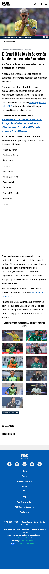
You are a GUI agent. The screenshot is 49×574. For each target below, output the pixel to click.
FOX (24, 497)
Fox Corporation (24, 502)
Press (24, 476)
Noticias (28, 49)
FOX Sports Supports (24, 507)
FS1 (24, 491)
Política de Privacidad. (28, 541)
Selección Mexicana (15, 49)
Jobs (24, 486)
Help (24, 471)
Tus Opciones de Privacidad (26, 543)
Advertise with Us (24, 481)
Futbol (4, 49)
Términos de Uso (24, 538)
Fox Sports (24, 512)
